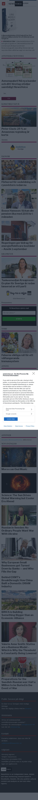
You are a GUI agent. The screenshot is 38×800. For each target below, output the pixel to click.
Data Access (19, 426)
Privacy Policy (30, 426)
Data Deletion (8, 426)
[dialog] (19, 400)
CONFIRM (11, 419)
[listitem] (19, 409)
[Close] (34, 374)
